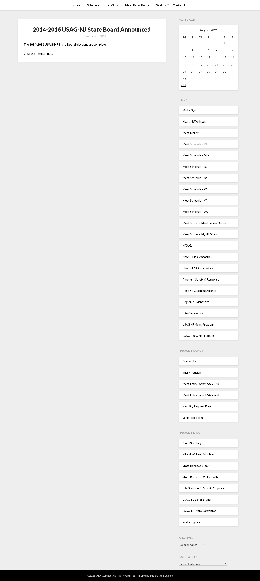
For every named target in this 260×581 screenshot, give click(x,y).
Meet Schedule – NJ (195, 166)
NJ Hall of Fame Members (199, 454)
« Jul (183, 85)
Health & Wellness (194, 121)
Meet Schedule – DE (195, 144)
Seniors (161, 5)
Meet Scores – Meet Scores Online (204, 223)
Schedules (94, 5)
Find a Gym (189, 110)
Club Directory (192, 443)
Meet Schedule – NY (195, 177)
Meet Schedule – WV (196, 211)
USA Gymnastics (193, 313)
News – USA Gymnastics (198, 268)
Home (76, 5)
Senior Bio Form (193, 417)
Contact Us (180, 5)
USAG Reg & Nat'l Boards (199, 335)
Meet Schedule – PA (195, 189)
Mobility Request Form (197, 406)
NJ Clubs (113, 5)
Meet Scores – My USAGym (200, 234)
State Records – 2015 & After (201, 477)
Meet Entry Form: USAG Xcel (201, 395)
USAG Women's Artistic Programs (204, 488)
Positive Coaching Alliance (199, 290)
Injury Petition (192, 372)
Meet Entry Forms (137, 5)
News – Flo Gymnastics (197, 256)
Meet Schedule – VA (195, 200)
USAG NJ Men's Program (198, 324)
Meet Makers (191, 132)
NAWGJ (187, 245)
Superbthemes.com (161, 575)
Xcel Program (191, 522)
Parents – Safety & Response (201, 279)
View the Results (38, 53)
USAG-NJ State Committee (199, 510)
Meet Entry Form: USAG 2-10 (201, 384)
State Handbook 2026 (196, 465)
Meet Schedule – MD (196, 155)
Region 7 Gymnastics (196, 302)
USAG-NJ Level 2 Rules (197, 499)
